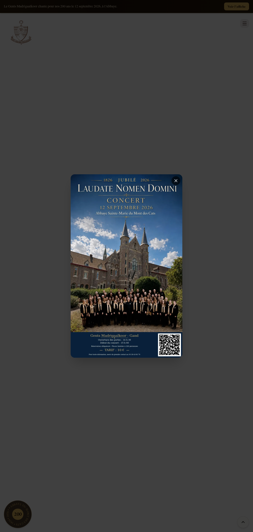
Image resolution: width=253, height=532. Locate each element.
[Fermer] (175, 180)
